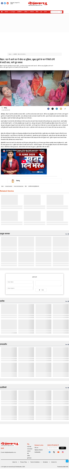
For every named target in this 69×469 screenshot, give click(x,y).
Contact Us (54, 462)
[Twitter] (52, 109)
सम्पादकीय (3, 344)
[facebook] (2, 3)
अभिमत (25, 11)
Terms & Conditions (35, 462)
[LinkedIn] (57, 109)
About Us (14, 462)
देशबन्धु (5, 107)
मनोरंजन (32, 11)
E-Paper (13, 11)
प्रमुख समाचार (5, 234)
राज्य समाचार (29, 449)
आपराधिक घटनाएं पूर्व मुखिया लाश (33, 186)
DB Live (36, 447)
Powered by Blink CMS (62, 466)
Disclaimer (45, 462)
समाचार (6, 11)
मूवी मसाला (29, 458)
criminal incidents (8, 186)
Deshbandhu (37, 452)
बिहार (26, 186)
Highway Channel (39, 450)
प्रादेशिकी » (15, 54)
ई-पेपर (45, 11)
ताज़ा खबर (29, 446)
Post (42, 290)
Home (10, 54)
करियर (28, 455)
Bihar (2, 186)
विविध (37, 11)
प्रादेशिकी (19, 11)
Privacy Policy (23, 462)
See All (67, 234)
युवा (41, 11)
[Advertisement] (34, 42)
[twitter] (5, 3)
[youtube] (8, 3)
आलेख (2, 301)
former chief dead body (18, 186)
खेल (28, 453)
